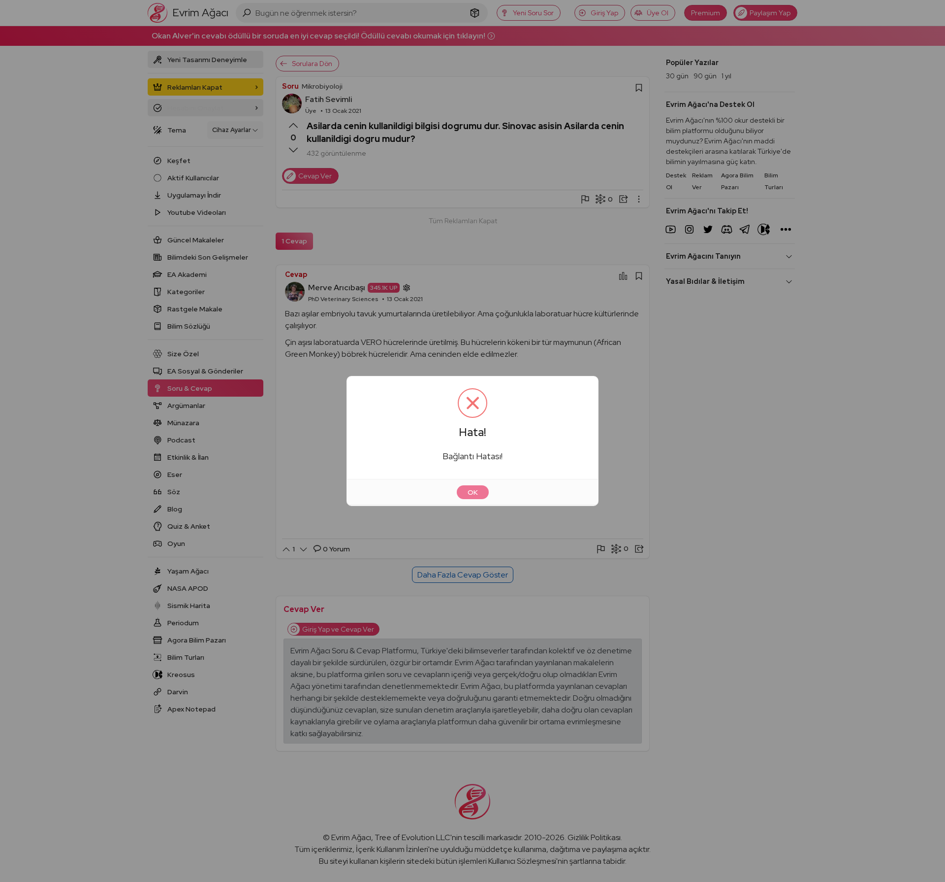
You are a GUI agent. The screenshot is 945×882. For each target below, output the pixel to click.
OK (473, 492)
